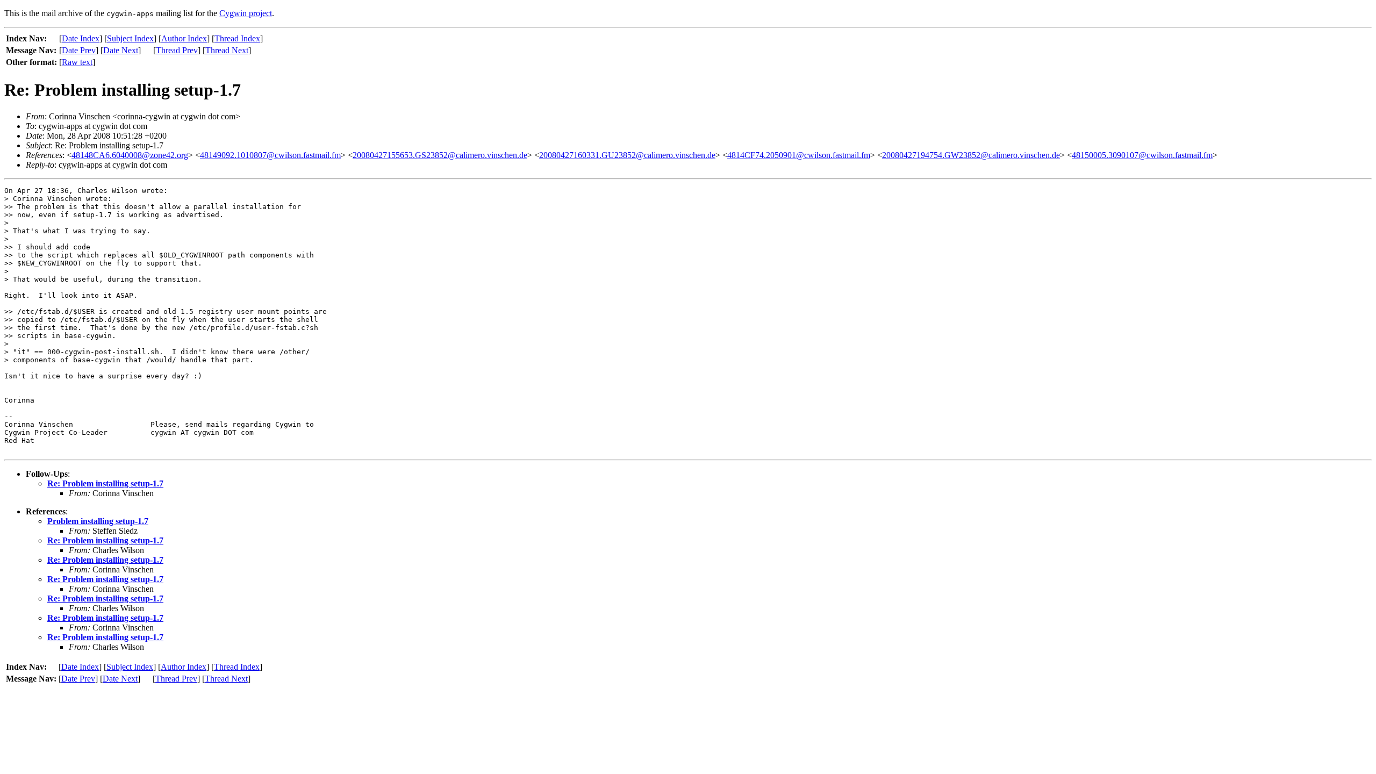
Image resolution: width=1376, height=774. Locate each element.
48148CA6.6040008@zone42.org (129, 155)
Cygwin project (245, 13)
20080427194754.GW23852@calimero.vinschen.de (971, 155)
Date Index (80, 38)
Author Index (184, 38)
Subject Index (130, 38)
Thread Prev (177, 50)
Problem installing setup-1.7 (97, 521)
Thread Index (237, 38)
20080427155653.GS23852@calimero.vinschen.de (440, 155)
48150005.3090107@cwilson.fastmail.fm (1142, 155)
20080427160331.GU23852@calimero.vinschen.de (627, 155)
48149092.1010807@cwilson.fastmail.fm (270, 155)
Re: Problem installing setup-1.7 (105, 483)
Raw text (77, 62)
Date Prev (79, 50)
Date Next (120, 50)
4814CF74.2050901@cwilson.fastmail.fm (798, 155)
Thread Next (226, 50)
